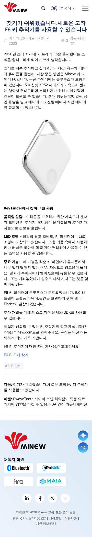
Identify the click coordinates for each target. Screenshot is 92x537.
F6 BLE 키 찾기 (16, 355)
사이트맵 (55, 518)
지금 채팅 (83, 435)
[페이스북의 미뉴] (39, 498)
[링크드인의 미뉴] (26, 498)
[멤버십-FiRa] (18, 481)
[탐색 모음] (83, 8)
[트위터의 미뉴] (52, 498)
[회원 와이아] (51, 481)
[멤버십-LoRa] (51, 468)
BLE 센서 (14, 366)
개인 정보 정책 (46, 523)
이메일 (83, 447)
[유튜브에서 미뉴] (65, 498)
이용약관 (71, 518)
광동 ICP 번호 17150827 (29, 518)
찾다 (43, 8)
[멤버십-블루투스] (18, 468)
